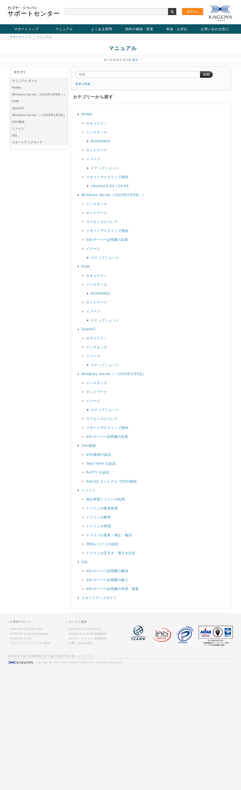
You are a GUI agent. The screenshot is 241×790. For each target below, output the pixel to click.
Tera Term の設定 (101, 463)
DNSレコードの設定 (102, 544)
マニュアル (64, 29)
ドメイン (18, 128)
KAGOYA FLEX (21, 638)
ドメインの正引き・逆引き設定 (111, 553)
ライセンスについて (102, 222)
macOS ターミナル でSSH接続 (111, 481)
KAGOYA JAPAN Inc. (81, 662)
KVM (15, 101)
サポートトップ (26, 29)
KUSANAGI (100, 141)
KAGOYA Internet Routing (29, 633)
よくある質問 (101, 29)
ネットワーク (96, 150)
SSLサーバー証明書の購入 (107, 580)
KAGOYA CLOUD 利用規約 (88, 633)
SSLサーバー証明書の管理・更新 (112, 589)
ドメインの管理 (98, 526)
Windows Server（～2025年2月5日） (39, 115)
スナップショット (105, 168)
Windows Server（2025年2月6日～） (39, 94)
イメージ (93, 159)
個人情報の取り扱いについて (70, 656)
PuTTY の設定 (97, 472)
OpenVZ (18, 108)
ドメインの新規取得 (102, 508)
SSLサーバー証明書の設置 (107, 239)
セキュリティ (96, 123)
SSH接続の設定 (98, 454)
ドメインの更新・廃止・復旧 (109, 535)
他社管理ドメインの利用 (105, 499)
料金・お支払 (177, 29)
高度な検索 (83, 84)
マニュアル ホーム (24, 80)
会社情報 (14, 656)
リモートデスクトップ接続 (107, 177)
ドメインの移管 (98, 517)
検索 (206, 74)
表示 (135, 59)
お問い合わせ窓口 (215, 29)
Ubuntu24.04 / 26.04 (110, 186)
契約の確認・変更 (139, 29)
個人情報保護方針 (35, 656)
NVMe (16, 87)
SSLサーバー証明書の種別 (107, 571)
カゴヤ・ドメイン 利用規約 (87, 638)
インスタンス (96, 132)
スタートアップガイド (27, 142)
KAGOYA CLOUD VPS (26, 629)
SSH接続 (18, 121)
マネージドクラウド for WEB (30, 643)
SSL (15, 135)
